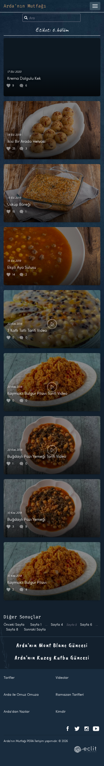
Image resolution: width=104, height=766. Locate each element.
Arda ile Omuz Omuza (21, 694)
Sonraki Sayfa (35, 629)
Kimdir (61, 711)
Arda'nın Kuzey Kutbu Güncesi (52, 657)
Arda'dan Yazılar (17, 711)
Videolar (62, 677)
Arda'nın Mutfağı (25, 6)
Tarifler (9, 677)
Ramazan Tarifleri (70, 694)
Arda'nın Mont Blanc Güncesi (52, 645)
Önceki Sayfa (14, 624)
